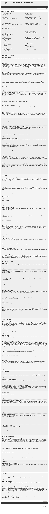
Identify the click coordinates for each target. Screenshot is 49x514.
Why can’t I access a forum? (6, 37)
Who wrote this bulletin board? (29, 46)
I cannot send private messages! (30, 22)
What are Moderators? (28, 15)
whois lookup (25, 488)
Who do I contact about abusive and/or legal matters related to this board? (35, 48)
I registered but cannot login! (6, 16)
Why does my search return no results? (31, 32)
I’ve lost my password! (5, 19)
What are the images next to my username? (8, 27)
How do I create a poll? (5, 35)
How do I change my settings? (6, 23)
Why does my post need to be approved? (8, 41)
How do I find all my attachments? (30, 43)
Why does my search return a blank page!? (31, 33)
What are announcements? (6, 49)
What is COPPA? (4, 15)
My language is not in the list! (6, 26)
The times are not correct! (5, 25)
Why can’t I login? (4, 17)
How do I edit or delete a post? (6, 33)
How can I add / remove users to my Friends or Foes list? (33, 28)
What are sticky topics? (5, 50)
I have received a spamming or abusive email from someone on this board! (35, 25)
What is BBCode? (4, 45)
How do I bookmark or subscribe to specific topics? (32, 38)
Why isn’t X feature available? (29, 47)
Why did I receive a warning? (6, 39)
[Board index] (7, 3)
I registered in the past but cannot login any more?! (9, 18)
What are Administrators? (29, 14)
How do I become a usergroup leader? (30, 17)
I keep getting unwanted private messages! (31, 23)
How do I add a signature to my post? (7, 34)
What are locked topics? (5, 51)
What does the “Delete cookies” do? (7, 20)
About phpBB (24, 477)
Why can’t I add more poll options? (7, 36)
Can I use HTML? (4, 46)
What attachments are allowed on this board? (32, 42)
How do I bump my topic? (5, 42)
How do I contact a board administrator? (31, 49)
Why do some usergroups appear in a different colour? (33, 18)
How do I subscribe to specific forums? (31, 39)
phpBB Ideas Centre (5, 483)
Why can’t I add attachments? (6, 38)
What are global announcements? (7, 48)
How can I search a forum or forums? (30, 31)
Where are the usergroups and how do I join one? (32, 16)
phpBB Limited (28, 476)
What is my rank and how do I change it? (8, 29)
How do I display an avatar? (6, 28)
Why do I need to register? (6, 14)
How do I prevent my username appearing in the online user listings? (12, 24)
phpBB (13, 146)
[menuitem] (7, 7)
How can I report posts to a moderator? (7, 40)
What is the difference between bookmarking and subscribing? (34, 37)
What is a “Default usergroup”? (29, 19)
